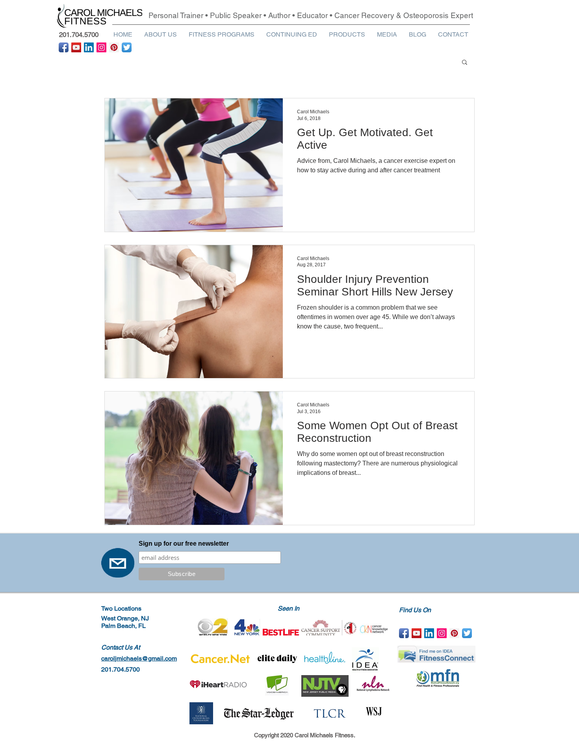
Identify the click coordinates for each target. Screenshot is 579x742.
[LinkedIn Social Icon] (89, 47)
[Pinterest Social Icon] (114, 47)
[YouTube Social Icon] (76, 47)
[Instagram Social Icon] (101, 47)
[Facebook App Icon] (64, 47)
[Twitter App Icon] (127, 47)
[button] (160, 34)
